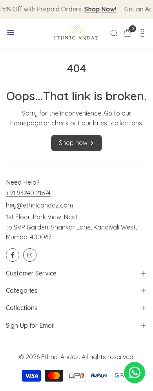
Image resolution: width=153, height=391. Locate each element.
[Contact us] (134, 372)
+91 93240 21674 (28, 193)
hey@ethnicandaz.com (39, 205)
